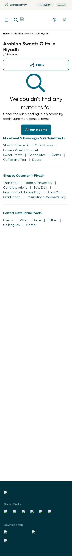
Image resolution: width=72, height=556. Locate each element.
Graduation (12, 197)
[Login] (55, 20)
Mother (31, 225)
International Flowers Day (22, 192)
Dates (36, 160)
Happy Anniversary (39, 183)
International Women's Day (46, 197)
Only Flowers (44, 145)
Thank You (11, 183)
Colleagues (11, 225)
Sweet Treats (13, 155)
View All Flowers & (16, 145)
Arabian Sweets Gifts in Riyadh (31, 34)
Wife (23, 220)
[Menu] (6, 20)
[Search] (16, 20)
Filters (40, 65)
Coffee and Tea (15, 160)
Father (52, 220)
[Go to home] (35, 19)
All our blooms (36, 129)
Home (6, 34)
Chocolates (37, 155)
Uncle (37, 220)
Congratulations (15, 187)
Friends (8, 220)
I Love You (54, 192)
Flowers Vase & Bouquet (21, 150)
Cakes (57, 155)
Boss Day (40, 187)
